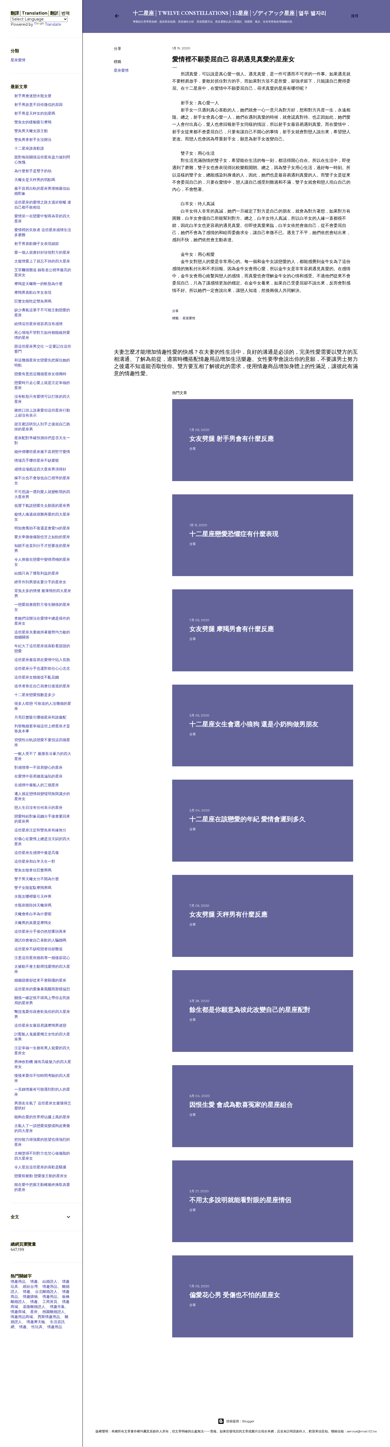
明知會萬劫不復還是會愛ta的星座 (42, 528)
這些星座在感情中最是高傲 (36, 852)
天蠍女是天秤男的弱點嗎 (34, 179)
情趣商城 (18, 1311)
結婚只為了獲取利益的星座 (36, 573)
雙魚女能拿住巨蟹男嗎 (32, 870)
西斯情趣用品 (49, 1316)
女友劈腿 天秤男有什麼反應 (228, 914)
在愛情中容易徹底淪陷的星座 (38, 776)
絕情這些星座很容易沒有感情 (38, 323)
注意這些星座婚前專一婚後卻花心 (42, 957)
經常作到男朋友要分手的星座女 (40, 582)
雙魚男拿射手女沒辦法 (32, 139)
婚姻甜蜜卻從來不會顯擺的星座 (40, 980)
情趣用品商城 (22, 1316)
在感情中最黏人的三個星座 (36, 785)
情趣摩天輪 (36, 1321)
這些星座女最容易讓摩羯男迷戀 (40, 1025)
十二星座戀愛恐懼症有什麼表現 (234, 534)
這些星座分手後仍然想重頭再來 (40, 931)
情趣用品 (18, 1281)
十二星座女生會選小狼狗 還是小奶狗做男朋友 (253, 724)
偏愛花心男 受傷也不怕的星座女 (234, 1295)
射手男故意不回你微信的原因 (38, 104)
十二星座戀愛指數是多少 (34, 694)
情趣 (34, 1281)
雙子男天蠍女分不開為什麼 (36, 878)
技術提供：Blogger (240, 1421)
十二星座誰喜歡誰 (29, 148)
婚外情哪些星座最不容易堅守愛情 (42, 451)
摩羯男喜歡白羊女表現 (32, 292)
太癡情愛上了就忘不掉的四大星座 (42, 261)
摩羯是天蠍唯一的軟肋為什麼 (38, 283)
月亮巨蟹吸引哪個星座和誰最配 (40, 717)
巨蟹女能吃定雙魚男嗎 (32, 301)
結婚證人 (49, 1281)
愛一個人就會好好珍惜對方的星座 (42, 252)
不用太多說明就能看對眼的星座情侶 (240, 1200)
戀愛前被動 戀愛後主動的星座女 (40, 1175)
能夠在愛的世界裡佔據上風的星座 (42, 1117)
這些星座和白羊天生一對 (34, 861)
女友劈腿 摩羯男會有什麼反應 (231, 629)
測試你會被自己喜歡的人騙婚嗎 (40, 940)
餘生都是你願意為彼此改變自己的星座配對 (249, 1009)
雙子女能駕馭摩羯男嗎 (32, 887)
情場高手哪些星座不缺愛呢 (36, 460)
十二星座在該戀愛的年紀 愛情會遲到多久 (247, 819)
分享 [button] (117, 48)
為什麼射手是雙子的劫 (32, 171)
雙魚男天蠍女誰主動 (31, 130)
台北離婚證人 (46, 1291)
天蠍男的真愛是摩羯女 (32, 922)
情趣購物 (30, 1296)
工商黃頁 (49, 1301)
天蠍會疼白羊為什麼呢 (32, 914)
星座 (34, 1311)
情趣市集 (57, 1306)
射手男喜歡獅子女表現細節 (36, 243)
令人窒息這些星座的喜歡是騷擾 (40, 1167)
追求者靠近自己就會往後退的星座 (42, 686)
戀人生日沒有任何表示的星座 (38, 807)
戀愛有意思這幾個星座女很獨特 (40, 374)
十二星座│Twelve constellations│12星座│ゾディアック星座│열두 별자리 (229, 13)
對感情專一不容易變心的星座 (38, 767)
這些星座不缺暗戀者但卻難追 (38, 949)
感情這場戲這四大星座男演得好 (40, 469)
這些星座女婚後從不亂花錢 (36, 677)
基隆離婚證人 (34, 1306)
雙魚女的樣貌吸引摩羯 (32, 122)
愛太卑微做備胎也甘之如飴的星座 (42, 536)
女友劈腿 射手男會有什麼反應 (231, 438)
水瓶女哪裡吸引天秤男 (32, 896)
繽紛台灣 (30, 1286)
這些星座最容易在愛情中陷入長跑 (42, 659)
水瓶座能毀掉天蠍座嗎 (32, 905)
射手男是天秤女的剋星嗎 (34, 113)
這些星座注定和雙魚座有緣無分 (40, 830)
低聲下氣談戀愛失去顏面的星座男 (42, 505)
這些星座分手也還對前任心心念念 (42, 668)
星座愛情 (121, 70)
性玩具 (36, 1326)
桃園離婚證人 (53, 1311)
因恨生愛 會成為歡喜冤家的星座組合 (241, 1104)
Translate (53, 24)
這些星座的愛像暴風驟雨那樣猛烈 (42, 989)
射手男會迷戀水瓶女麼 (32, 95)
